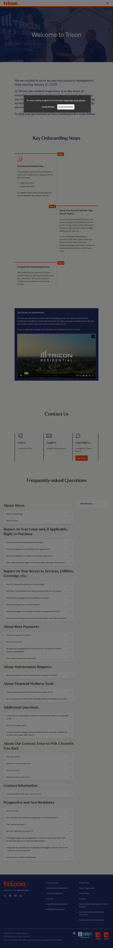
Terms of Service (79, 100)
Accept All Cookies (65, 107)
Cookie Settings (48, 107)
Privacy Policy (68, 100)
